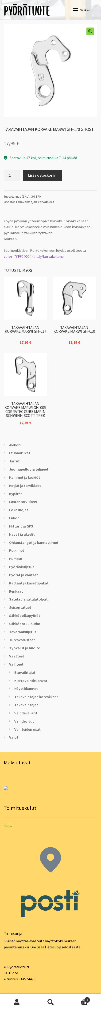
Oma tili (17, 1002)
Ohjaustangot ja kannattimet (33, 542)
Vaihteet (16, 664)
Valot (13, 737)
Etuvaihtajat (24, 672)
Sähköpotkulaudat (25, 623)
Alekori (15, 445)
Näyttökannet (26, 688)
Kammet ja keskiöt (24, 477)
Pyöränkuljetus (21, 566)
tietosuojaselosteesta (63, 947)
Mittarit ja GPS (21, 526)
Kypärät (15, 493)
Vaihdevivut (24, 721)
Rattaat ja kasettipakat (29, 583)
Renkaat (16, 591)
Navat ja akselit (22, 534)
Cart (77, 998)
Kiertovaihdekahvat (30, 680)
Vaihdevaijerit (25, 713)
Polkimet (16, 550)
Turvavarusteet (22, 639)
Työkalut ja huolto (24, 648)
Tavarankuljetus (22, 631)
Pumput (16, 558)
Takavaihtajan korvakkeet (35, 202)
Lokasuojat (18, 509)
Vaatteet (16, 656)
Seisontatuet (20, 607)
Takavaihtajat (26, 704)
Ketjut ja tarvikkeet (25, 485)
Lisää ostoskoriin (42, 175)
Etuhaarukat (19, 453)
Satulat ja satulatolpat (28, 599)
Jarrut (14, 461)
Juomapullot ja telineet (28, 469)
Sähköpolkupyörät (24, 615)
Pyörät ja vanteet (23, 575)
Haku (50, 1002)
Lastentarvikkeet (23, 501)
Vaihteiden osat (27, 729)
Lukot (14, 518)
